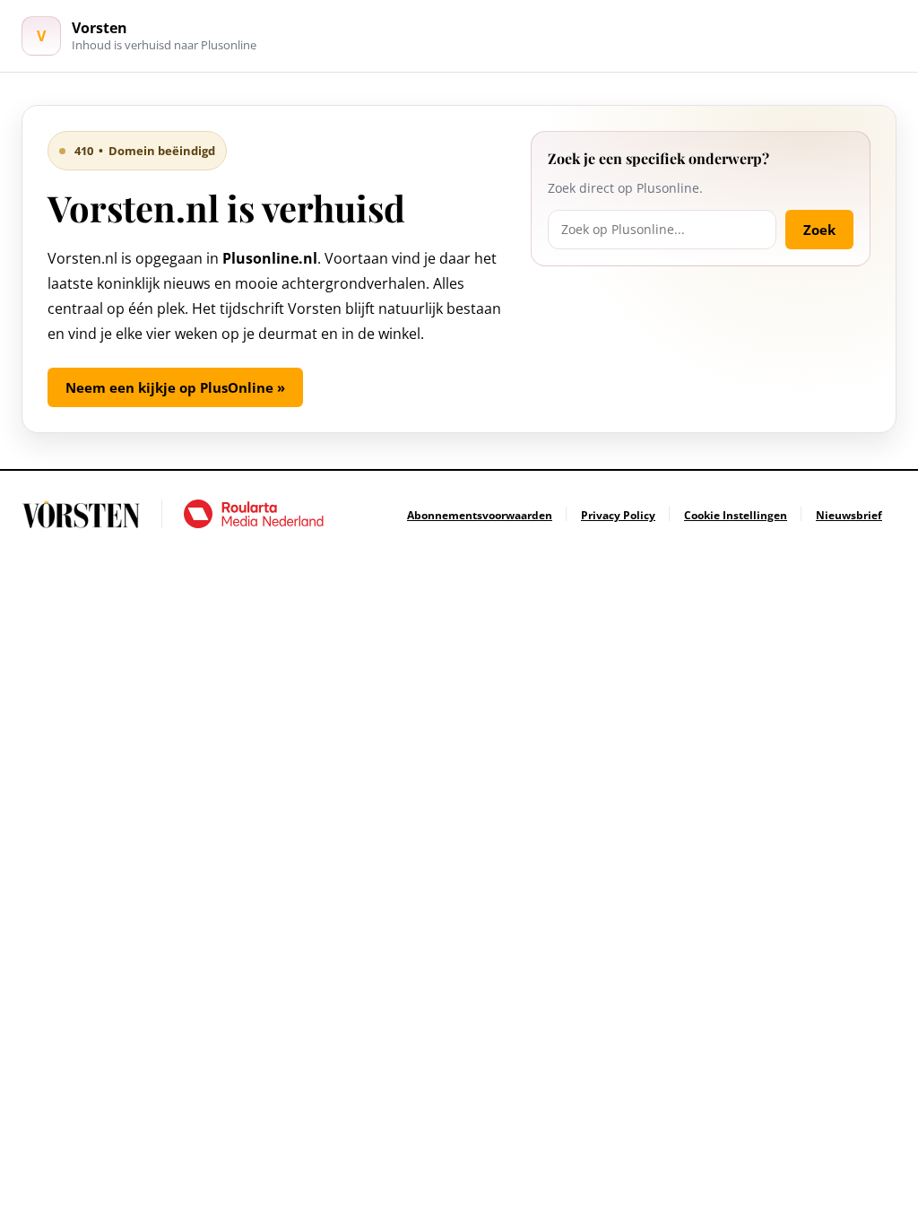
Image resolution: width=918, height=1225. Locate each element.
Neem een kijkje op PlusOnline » (175, 387)
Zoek (819, 230)
